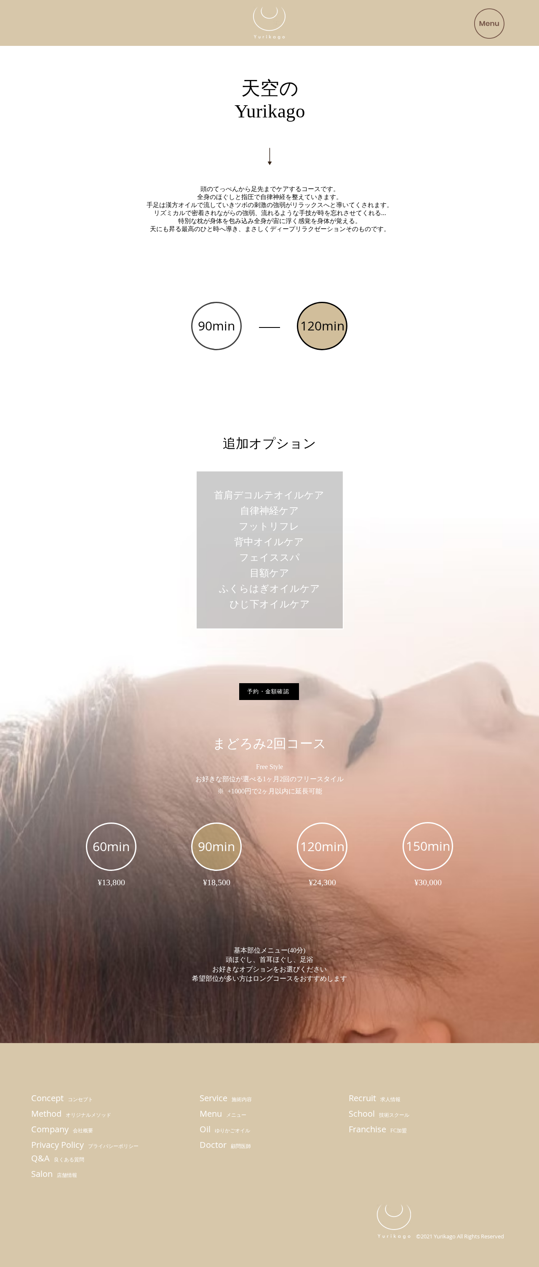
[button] (489, 23)
